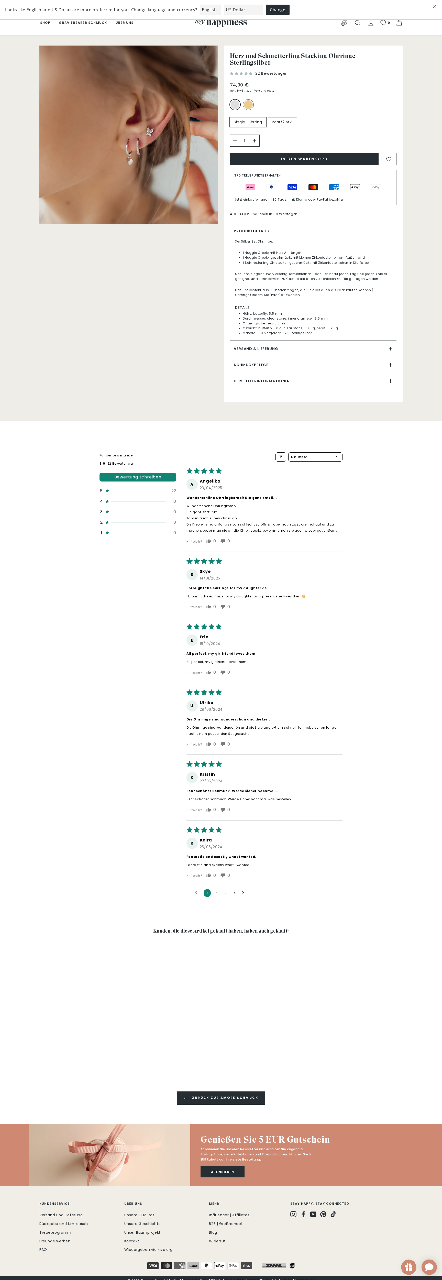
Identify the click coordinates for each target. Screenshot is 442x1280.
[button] (242, 73)
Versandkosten (265, 91)
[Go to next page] (244, 892)
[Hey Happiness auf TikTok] (333, 1214)
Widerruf (217, 1241)
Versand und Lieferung (61, 1215)
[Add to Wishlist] (388, 159)
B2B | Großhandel (225, 1223)
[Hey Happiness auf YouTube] (313, 1214)
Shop (45, 22)
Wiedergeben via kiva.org (148, 1249)
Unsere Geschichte (142, 1223)
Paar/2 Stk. (282, 122)
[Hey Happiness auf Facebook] (303, 1214)
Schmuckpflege (251, 364)
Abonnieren (222, 1172)
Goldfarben (248, 105)
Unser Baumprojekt (142, 1232)
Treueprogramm (55, 1232)
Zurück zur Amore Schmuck (224, 1098)
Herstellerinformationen (262, 381)
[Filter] (280, 457)
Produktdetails (251, 231)
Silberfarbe (235, 105)
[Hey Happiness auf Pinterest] (323, 1214)
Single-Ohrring (248, 122)
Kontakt (131, 1241)
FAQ (43, 1249)
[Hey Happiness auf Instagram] (293, 1214)
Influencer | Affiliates (229, 1215)
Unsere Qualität (139, 1215)
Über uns (125, 22)
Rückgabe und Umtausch (63, 1223)
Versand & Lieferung (256, 348)
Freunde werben (54, 1241)
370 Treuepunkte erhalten (257, 175)
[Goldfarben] (249, 107)
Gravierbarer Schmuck (83, 22)
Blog (213, 1232)
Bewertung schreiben (137, 477)
